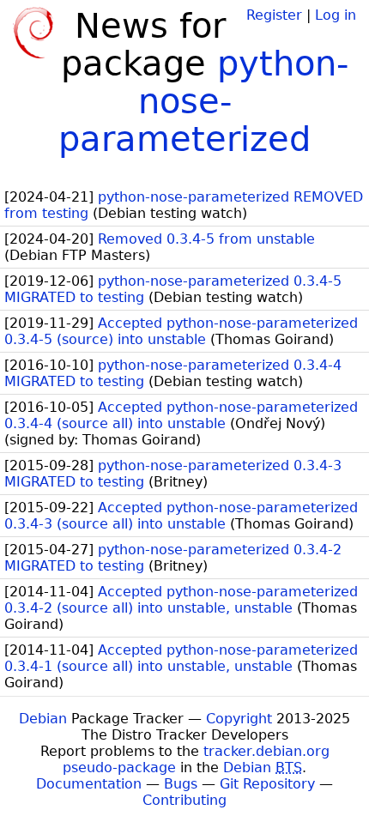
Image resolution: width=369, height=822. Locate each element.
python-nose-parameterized (203, 101)
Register (274, 15)
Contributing (184, 800)
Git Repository (267, 784)
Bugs (180, 784)
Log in (335, 15)
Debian (43, 718)
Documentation (89, 784)
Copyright (239, 718)
